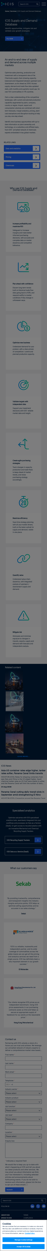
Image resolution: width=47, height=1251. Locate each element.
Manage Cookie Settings (24, 1240)
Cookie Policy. (30, 1233)
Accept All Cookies (23, 1246)
